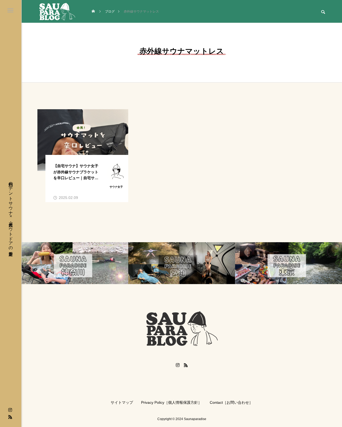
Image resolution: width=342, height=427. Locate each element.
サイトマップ (122, 402)
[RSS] (10, 417)
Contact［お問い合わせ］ (231, 402)
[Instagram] (10, 410)
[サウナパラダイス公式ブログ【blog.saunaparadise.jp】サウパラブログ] (57, 11)
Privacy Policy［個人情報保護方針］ (171, 402)
